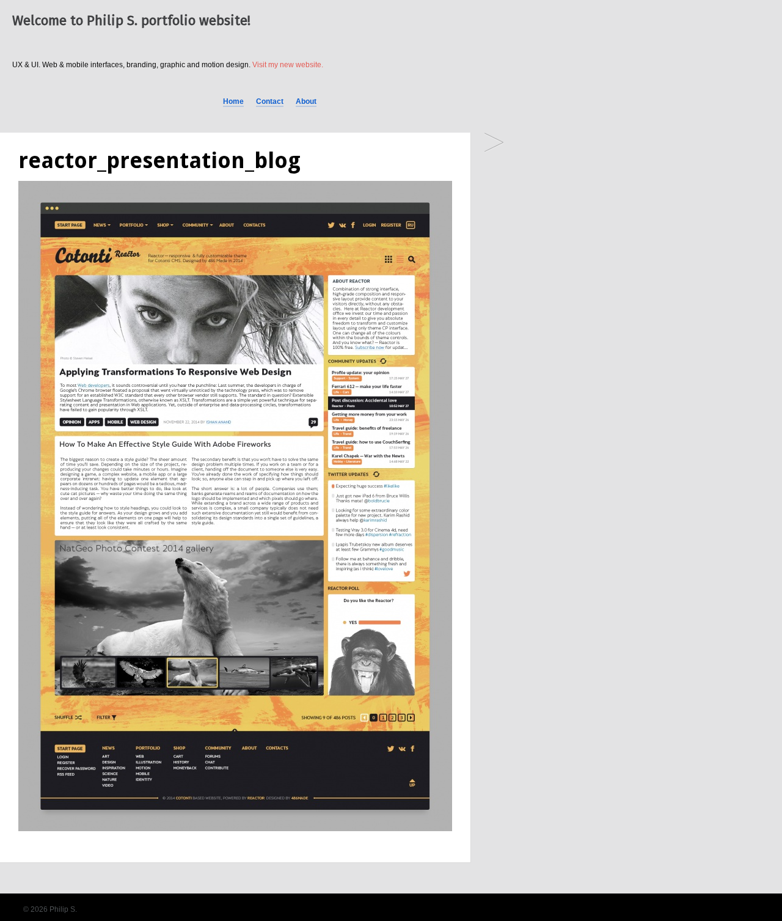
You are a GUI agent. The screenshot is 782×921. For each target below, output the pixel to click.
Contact (269, 101)
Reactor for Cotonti (494, 143)
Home (233, 101)
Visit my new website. (287, 65)
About (306, 101)
